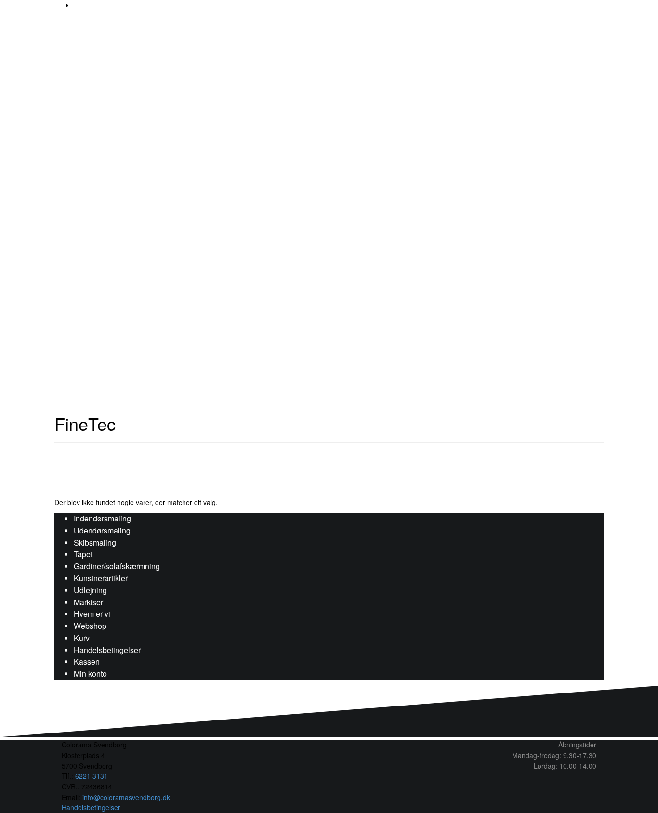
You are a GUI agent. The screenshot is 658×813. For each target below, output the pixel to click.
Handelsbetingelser (107, 649)
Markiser (88, 602)
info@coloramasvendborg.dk (126, 797)
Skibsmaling (95, 542)
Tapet (83, 554)
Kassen (87, 661)
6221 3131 (91, 776)
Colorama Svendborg (241, 172)
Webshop (90, 625)
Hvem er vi (92, 613)
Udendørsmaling (102, 530)
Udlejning (90, 590)
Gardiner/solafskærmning (117, 566)
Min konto (90, 673)
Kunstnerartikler (101, 578)
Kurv (82, 637)
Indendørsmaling (102, 518)
